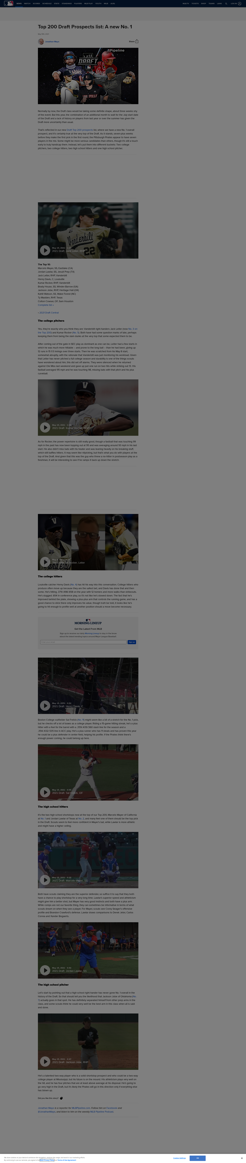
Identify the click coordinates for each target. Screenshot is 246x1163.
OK (198, 1158)
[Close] (242, 1158)
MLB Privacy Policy (47, 1160)
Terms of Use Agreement (67, 1160)
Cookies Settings (179, 1158)
